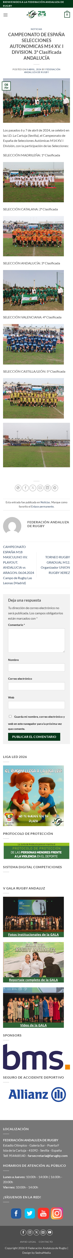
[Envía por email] (40, 488)
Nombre (13, 659)
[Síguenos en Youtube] (50, 1232)
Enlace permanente (42, 506)
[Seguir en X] (36, 1232)
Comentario (16, 624)
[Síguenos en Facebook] (23, 1232)
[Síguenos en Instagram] (30, 1232)
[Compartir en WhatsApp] (18, 488)
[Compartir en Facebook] (25, 488)
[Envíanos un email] (43, 1232)
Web (11, 697)
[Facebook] (16, 1213)
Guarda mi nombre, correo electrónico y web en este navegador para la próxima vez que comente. (36, 723)
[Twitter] (29, 1213)
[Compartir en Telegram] (55, 488)
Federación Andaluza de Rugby (42, 70)
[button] (5, 15)
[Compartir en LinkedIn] (47, 488)
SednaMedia (43, 1252)
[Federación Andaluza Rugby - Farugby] (36, 15)
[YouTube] (43, 1213)
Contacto (46, 1241)
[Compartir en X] (32, 488)
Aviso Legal (28, 1241)
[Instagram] (56, 1213)
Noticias (36, 29)
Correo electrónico (20, 678)
